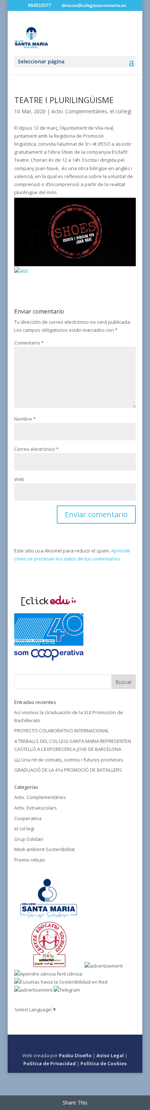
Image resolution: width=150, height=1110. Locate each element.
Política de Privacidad (49, 1063)
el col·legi (120, 111)
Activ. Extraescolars (35, 807)
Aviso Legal (110, 1055)
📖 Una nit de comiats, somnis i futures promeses (68, 759)
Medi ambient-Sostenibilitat (44, 849)
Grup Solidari (28, 839)
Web (19, 479)
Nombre (25, 419)
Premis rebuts (29, 860)
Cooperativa (28, 818)
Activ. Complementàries (79, 111)
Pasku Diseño (75, 1055)
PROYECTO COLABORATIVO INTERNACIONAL (61, 730)
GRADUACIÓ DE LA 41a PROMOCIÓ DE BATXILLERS (68, 770)
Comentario (29, 342)
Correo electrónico (36, 449)
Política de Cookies (103, 1063)
